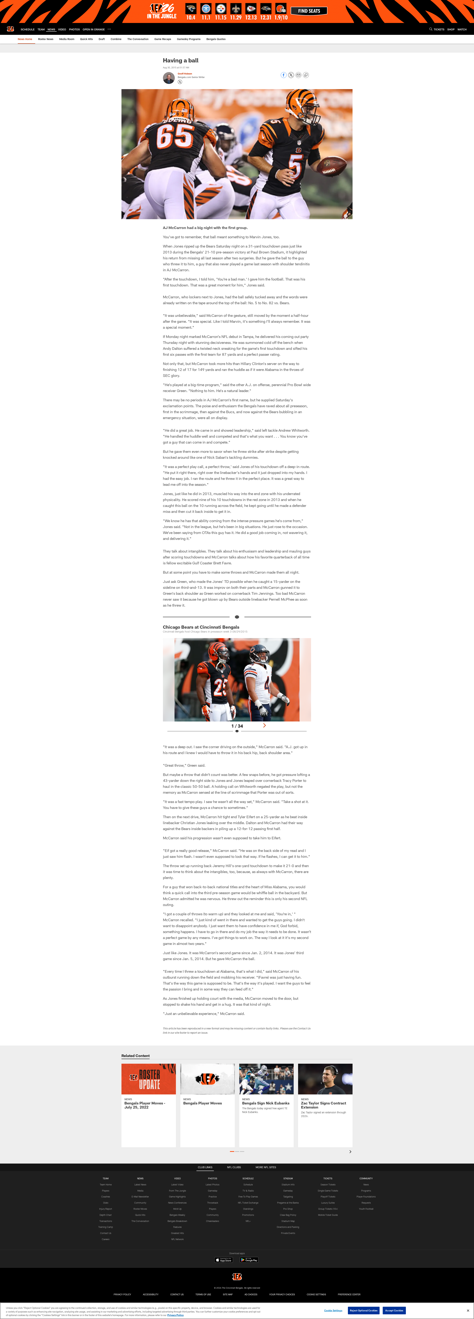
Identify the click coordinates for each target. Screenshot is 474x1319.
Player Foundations (366, 1196)
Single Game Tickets (328, 1190)
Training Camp (105, 1227)
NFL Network (177, 1239)
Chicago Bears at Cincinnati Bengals (201, 627)
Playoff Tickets (328, 1196)
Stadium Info (288, 1184)
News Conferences (177, 1202)
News (366, 1184)
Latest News (140, 1184)
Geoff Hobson (185, 73)
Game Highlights (177, 1196)
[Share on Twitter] (291, 77)
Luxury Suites (328, 1202)
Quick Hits (140, 1215)
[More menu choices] (109, 29)
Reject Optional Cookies (364, 1310)
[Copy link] (306, 75)
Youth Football (366, 1208)
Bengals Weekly (177, 1215)
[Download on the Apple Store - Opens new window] (224, 1260)
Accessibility (150, 1294)
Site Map (228, 1294)
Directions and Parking (288, 1227)
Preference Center (349, 1294)
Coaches (105, 1196)
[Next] (264, 725)
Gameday (212, 1190)
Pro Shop (288, 1208)
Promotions (248, 1215)
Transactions (105, 1221)
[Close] (468, 1310)
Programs (366, 1190)
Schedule (248, 1184)
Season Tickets (328, 1184)
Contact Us (105, 1233)
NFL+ (248, 1221)
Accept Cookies (394, 1310)
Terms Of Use (203, 1294)
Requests (366, 1202)
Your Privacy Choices (282, 1294)
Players (105, 1190)
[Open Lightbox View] (237, 688)
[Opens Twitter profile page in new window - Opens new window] (180, 82)
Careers (105, 1239)
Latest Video (177, 1184)
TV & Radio (248, 1190)
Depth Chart (106, 1215)
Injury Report (105, 1208)
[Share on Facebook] (284, 77)
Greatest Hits (177, 1233)
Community (140, 1202)
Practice (213, 1196)
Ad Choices (251, 1294)
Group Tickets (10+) (328, 1208)
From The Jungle (177, 1190)
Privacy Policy (122, 1294)
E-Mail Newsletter (140, 1196)
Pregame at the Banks (288, 1202)
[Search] (430, 28)
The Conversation (140, 1221)
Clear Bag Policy (288, 1215)
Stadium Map (288, 1221)
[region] (237, 1311)
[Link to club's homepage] (10, 28)
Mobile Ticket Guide (328, 1215)
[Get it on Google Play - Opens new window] (249, 1261)
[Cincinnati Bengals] (237, 1277)
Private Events (288, 1233)
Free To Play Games (248, 1196)
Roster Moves (140, 1208)
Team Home (106, 1184)
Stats (105, 1202)
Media (140, 1190)
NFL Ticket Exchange (248, 1202)
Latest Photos (212, 1184)
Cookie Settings (316, 1294)
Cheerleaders (212, 1221)
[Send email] (298, 77)
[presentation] (351, 1152)
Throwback (212, 1202)
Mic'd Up (177, 1208)
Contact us (177, 1294)
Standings (248, 1208)
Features (177, 1227)
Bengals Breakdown (177, 1221)
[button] (232, 1151)
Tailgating (288, 1196)
